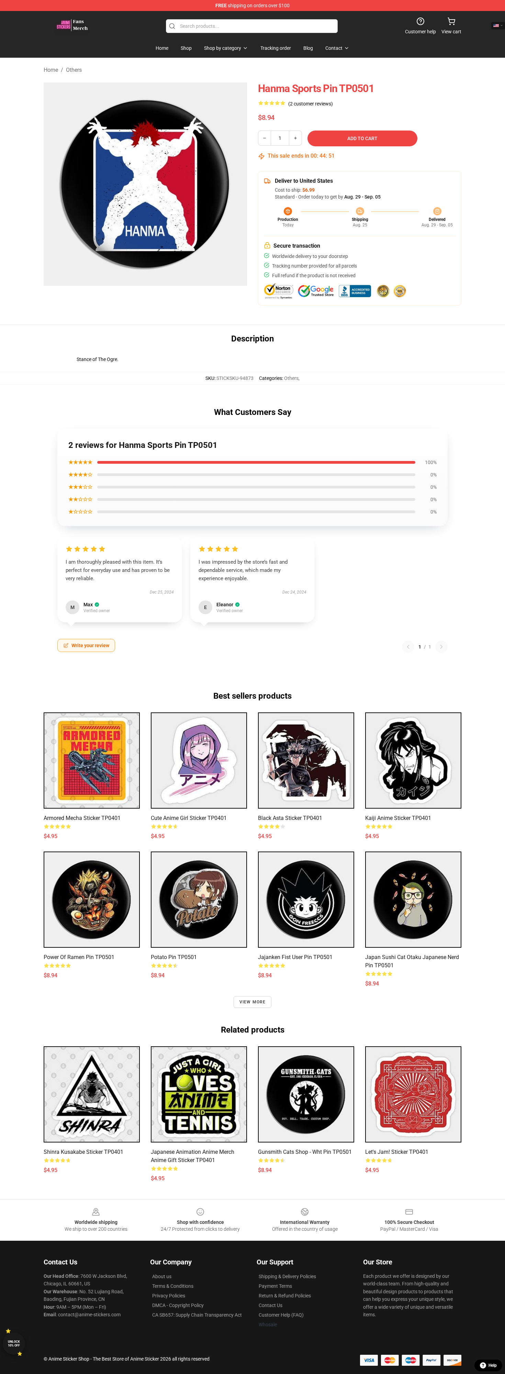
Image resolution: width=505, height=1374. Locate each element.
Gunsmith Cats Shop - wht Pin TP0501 (305, 1152)
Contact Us (270, 1305)
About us (161, 1276)
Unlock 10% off (14, 1343)
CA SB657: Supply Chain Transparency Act (197, 1315)
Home (51, 70)
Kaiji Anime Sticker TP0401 (398, 818)
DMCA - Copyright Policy (178, 1305)
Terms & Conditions (172, 1286)
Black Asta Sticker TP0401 (290, 818)
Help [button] (493, 1365)
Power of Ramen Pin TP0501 (79, 957)
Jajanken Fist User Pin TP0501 (295, 957)
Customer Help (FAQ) (281, 1315)
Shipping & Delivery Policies (287, 1276)
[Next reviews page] (441, 647)
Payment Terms (275, 1286)
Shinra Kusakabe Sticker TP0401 (83, 1152)
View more (252, 1002)
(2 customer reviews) (310, 103)
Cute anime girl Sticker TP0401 (189, 818)
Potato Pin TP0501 (174, 957)
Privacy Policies (168, 1295)
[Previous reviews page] (408, 647)
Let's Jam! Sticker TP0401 (396, 1152)
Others (74, 70)
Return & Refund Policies (285, 1295)
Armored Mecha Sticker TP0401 (82, 818)
